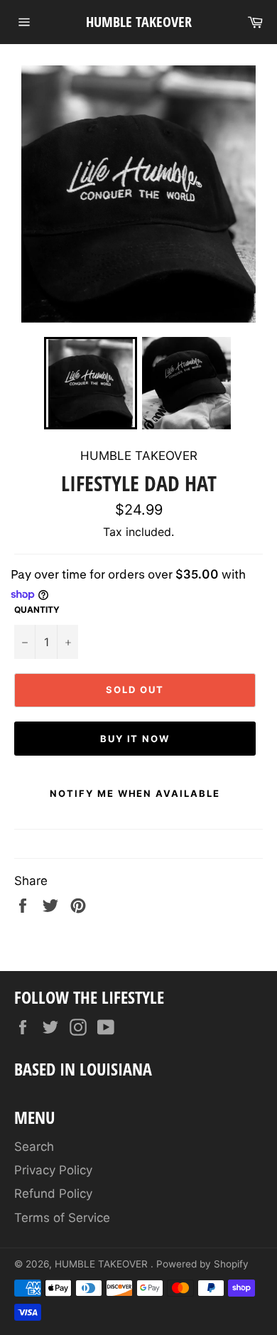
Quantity (37, 609)
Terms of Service (62, 1218)
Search (34, 1147)
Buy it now (135, 738)
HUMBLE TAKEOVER (139, 21)
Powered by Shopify (202, 1264)
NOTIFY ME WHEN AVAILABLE (135, 793)
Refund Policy (53, 1193)
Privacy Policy (53, 1170)
